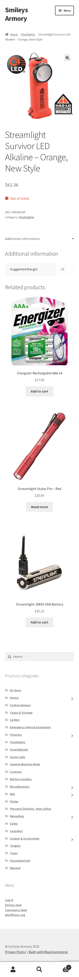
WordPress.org (15, 915)
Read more (39, 507)
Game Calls (17, 757)
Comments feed (16, 910)
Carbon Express (20, 705)
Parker (14, 801)
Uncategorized (20, 861)
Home (14, 34)
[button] (67, 57)
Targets (15, 846)
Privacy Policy (15, 952)
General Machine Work (25, 764)
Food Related (19, 750)
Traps (14, 853)
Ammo (14, 698)
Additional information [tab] (22, 238)
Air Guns (15, 690)
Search (39, 969)
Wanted (15, 868)
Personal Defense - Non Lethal (30, 809)
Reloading (17, 816)
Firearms (16, 735)
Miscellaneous (19, 787)
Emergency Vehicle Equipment (30, 727)
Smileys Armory (16, 14)
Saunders (16, 831)
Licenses (16, 772)
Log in (9, 900)
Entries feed (13, 905)
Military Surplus (21, 779)
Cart (61, 966)
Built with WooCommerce (48, 952)
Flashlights (28, 34)
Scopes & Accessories (25, 838)
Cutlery (15, 720)
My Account (13, 969)
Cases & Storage (21, 713)
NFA (12, 794)
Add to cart (39, 391)
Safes (14, 824)
